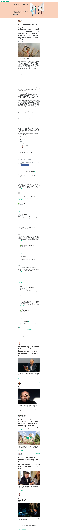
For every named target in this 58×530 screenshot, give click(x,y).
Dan (20, 257)
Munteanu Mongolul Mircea (30, 171)
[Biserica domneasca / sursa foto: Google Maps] (29, 438)
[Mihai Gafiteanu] (20, 275)
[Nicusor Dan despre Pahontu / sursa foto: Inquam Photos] (29, 478)
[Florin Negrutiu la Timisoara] (29, 365)
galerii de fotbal (24, 336)
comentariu (38, 342)
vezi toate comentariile (29, 329)
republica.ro (5, 1)
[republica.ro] (20, 528)
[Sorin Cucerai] (19, 416)
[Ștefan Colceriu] (19, 21)
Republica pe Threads (24, 137)
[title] (23, 147)
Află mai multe (15, 14)
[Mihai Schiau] (19, 454)
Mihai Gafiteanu (27, 310)
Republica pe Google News (25, 136)
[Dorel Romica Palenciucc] (23, 245)
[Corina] (19, 193)
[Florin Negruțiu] (19, 343)
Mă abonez (27, 155)
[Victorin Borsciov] (20, 203)
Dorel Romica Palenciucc (31, 245)
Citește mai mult (20, 378)
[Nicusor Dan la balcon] (29, 510)
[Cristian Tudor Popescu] (19, 383)
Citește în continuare (29, 525)
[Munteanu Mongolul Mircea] (22, 171)
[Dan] (19, 234)
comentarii (38, 382)
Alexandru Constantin (28, 225)
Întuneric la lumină (25, 387)
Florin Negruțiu (27, 146)
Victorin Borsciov (26, 203)
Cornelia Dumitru (25, 321)
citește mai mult (20, 188)
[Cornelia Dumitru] (20, 321)
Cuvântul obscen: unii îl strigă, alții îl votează (28, 144)
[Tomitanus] (19, 265)
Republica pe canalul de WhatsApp (26, 139)
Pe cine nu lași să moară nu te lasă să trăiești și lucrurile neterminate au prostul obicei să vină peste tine (28, 351)
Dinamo (20, 336)
